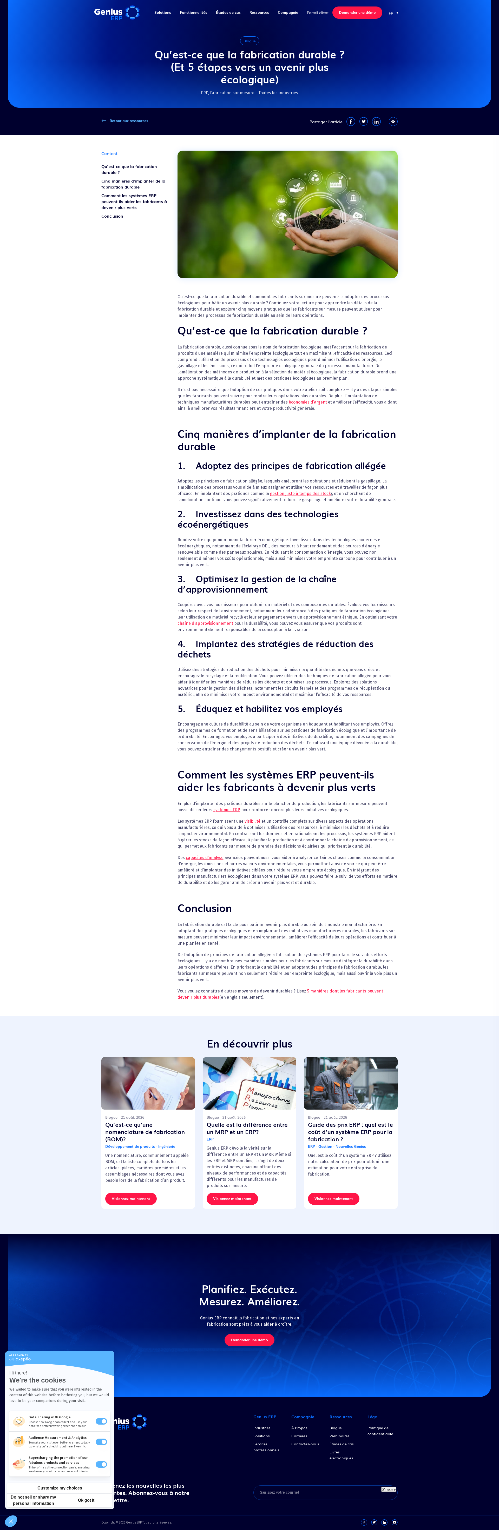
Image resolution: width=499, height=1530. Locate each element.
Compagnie (288, 12)
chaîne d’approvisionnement (205, 623)
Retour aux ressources (129, 120)
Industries (262, 1427)
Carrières (299, 1435)
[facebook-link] (364, 1522)
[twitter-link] (374, 1522)
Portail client (318, 12)
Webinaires (340, 1435)
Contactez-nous (305, 1443)
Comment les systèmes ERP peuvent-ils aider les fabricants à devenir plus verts (134, 201)
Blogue (336, 1427)
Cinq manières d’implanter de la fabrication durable (133, 184)
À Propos (299, 1427)
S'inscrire (389, 1489)
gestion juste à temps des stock (300, 493)
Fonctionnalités (193, 12)
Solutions (162, 12)
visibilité (252, 821)
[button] (393, 13)
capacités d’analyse (205, 857)
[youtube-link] (394, 1522)
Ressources (259, 12)
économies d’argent (308, 402)
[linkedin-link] (384, 1522)
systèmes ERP (226, 809)
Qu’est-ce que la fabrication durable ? (129, 169)
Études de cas (228, 12)
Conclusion (112, 216)
